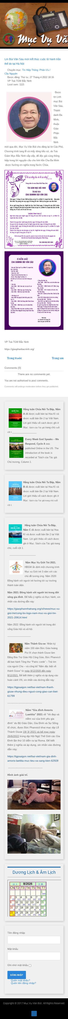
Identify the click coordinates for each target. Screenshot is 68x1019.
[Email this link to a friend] (62, 70)
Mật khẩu (12, 948)
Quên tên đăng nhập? (23, 983)
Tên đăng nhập (16, 932)
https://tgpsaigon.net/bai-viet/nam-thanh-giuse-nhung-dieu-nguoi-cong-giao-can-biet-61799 (32, 691)
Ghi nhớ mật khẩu (17, 965)
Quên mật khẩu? (20, 980)
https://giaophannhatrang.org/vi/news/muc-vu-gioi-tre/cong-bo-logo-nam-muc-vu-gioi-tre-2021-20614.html (33, 613)
